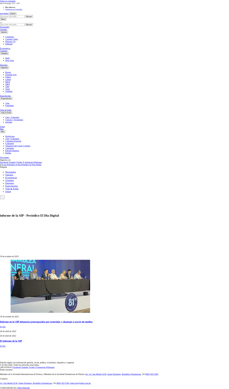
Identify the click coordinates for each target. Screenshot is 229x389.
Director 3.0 (10, 41)
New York (9, 60)
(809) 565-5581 (151, 374)
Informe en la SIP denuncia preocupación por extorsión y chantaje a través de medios (46, 321)
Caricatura (9, 148)
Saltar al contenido (8, 1)
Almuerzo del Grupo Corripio (17, 146)
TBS (7, 86)
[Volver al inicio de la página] (2, 197)
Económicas (5, 48)
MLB (7, 82)
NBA (7, 84)
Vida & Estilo (5, 110)
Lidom (8, 79)
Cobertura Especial (13, 141)
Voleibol (8, 91)
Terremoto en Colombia (13, 9)
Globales (3, 51)
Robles (8, 153)
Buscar (29, 16)
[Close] (1, 22)
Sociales (8, 122)
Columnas (9, 37)
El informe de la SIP (11, 341)
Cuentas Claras (11, 39)
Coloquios (9, 143)
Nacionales (4, 27)
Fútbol (8, 77)
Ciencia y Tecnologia (14, 120)
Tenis (7, 89)
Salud (2, 127)
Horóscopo (10, 136)
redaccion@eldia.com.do (80, 383)
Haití (7, 58)
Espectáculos (5, 96)
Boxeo (8, 72)
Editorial (8, 44)
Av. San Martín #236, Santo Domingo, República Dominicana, (26, 383)
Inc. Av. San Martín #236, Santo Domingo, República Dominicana (113, 374)
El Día (2, 327)
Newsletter (4, 157)
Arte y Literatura (12, 117)
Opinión (3, 29)
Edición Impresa (12, 151)
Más (2, 129)
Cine (7, 103)
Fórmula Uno (11, 75)
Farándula (9, 105)
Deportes (4, 65)
